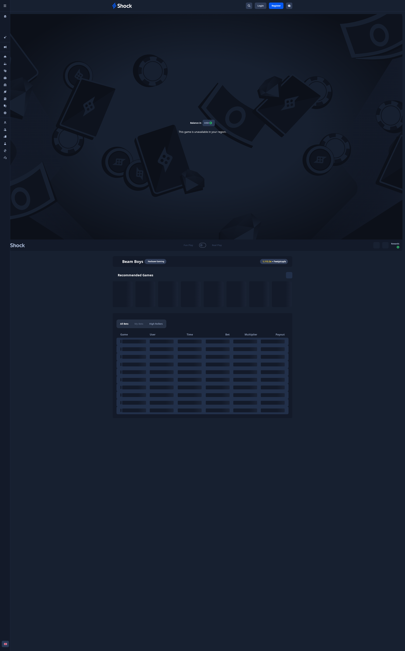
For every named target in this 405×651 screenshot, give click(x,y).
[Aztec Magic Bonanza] (259, 294)
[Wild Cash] (236, 294)
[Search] (249, 6)
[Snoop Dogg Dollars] (123, 294)
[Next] (289, 275)
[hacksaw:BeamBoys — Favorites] (118, 261)
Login (260, 5)
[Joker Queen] (168, 294)
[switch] (202, 245)
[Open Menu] (5, 6)
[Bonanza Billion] (191, 294)
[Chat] (289, 6)
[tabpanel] (202, 372)
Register (276, 5)
